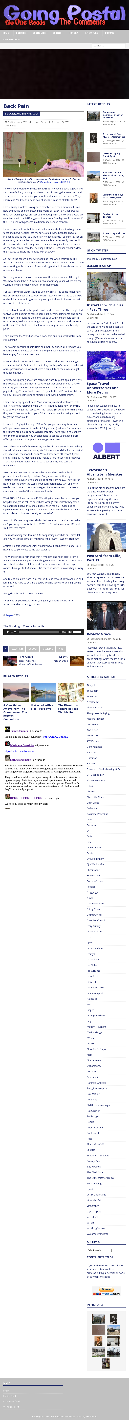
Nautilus (91, 1043)
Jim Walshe (93, 959)
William (91, 1222)
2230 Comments (110, 163)
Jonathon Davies (96, 987)
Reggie (90, 1121)
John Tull (91, 982)
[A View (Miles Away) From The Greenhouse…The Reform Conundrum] (16, 692)
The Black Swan (95, 1172)
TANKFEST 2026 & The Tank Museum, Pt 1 (113, 175)
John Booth (93, 976)
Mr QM (91, 1037)
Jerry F (90, 942)
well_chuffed (93, 1217)
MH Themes (91, 1416)
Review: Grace (99, 634)
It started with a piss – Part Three (105, 307)
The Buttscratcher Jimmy (100, 1177)
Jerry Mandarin (95, 948)
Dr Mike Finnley (95, 858)
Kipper (90, 1010)
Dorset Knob (94, 847)
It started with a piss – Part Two (42, 707)
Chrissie (91, 791)
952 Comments (109, 124)
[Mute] (70, 632)
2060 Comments (110, 240)
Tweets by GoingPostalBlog (102, 258)
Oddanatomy (94, 1065)
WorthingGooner (96, 1228)
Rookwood (93, 1133)
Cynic (90, 819)
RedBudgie (93, 1116)
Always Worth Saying (98, 713)
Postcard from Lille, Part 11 (104, 557)
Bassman (92, 758)
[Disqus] (43, 767)
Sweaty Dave (94, 1161)
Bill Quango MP (95, 774)
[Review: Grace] (106, 615)
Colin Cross (93, 802)
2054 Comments (110, 143)
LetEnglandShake (96, 1015)
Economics (39, 33)
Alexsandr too (94, 707)
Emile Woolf (93, 875)
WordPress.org (11, 1406)
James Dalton (94, 931)
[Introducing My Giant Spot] (93, 157)
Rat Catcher (93, 1110)
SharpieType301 (95, 1144)
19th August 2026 (112, 220)
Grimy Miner (93, 909)
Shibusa (91, 1149)
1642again (92, 690)
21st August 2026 (112, 140)
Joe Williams (93, 970)
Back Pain (17, 648)
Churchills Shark (95, 797)
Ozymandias (93, 1077)
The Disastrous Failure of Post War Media (68, 708)
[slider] (77, 632)
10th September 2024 (100, 638)
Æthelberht (93, 702)
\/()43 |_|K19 (94, 1211)
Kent (89, 1004)
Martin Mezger (95, 1032)
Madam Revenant (96, 1026)
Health (47, 122)
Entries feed (9, 1396)
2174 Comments (110, 223)
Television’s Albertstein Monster (104, 472)
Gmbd (90, 898)
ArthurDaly (92, 735)
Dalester (91, 825)
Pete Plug (92, 1099)
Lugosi (35, 122)
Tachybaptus (94, 1166)
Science (57, 33)
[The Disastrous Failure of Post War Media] (71, 692)
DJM (89, 842)
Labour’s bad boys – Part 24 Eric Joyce (114, 196)
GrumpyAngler (94, 914)
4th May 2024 (96, 479)
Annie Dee (92, 730)
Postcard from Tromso (111, 215)
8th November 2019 (17, 122)
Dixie (89, 836)
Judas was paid (95, 993)
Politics (21, 33)
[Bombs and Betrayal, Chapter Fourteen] (93, 116)
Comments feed (11, 1401)
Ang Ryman (93, 724)
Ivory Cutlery (93, 926)
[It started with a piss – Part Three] (106, 286)
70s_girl (91, 685)
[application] (43, 632)
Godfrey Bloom (95, 903)
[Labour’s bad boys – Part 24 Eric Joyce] (93, 198)
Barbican (91, 752)
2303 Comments (110, 185)
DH (88, 830)
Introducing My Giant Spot (111, 155)
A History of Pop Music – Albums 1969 (114, 135)
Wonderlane (45, 182)
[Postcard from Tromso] (93, 218)
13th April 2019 (97, 564)
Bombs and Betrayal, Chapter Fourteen (113, 114)
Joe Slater (92, 965)
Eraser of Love (95, 881)
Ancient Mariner (95, 718)
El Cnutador (93, 870)
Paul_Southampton (97, 1088)
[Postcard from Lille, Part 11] (106, 537)
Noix (89, 1054)
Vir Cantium (93, 1205)
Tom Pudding (94, 1183)
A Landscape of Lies (114, 233)
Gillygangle (92, 892)
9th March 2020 (97, 314)
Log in (6, 1390)
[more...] (113, 341)
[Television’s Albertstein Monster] (106, 451)
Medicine (48, 648)
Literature (91, 33)
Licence (57, 182)
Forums (109, 33)
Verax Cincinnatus (96, 1194)
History (73, 33)
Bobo (90, 786)
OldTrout (92, 1071)
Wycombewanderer (97, 1233)
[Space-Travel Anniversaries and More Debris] (106, 365)
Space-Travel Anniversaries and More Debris (103, 388)
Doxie (90, 853)
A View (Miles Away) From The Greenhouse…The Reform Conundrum (15, 712)
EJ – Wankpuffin (95, 864)
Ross (89, 1138)
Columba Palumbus (97, 814)
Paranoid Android (96, 1082)
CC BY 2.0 (65, 182)
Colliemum (92, 808)
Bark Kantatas (94, 746)
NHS (61, 648)
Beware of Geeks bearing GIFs (103, 769)
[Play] (7, 632)
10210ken (92, 696)
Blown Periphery (96, 780)
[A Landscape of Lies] (93, 237)
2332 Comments (110, 204)
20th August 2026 (112, 182)
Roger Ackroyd (95, 1127)
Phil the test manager (98, 1105)
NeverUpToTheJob (97, 1049)
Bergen (91, 763)
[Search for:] (109, 45)
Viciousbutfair (94, 1200)
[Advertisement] (64, 73)
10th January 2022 (99, 397)
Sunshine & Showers (98, 1155)
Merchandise (10, 39)
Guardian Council (96, 920)
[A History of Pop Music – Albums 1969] (93, 138)
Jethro (90, 937)
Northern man (94, 1060)
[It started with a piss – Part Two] (43, 692)
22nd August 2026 (113, 121)
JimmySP (91, 954)
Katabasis (92, 998)
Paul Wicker (93, 1093)
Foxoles (91, 886)
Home (6, 33)
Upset (90, 1189)
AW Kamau (93, 741)
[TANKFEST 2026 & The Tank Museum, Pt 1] (93, 176)
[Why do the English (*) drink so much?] (106, 1363)
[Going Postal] (64, 27)
